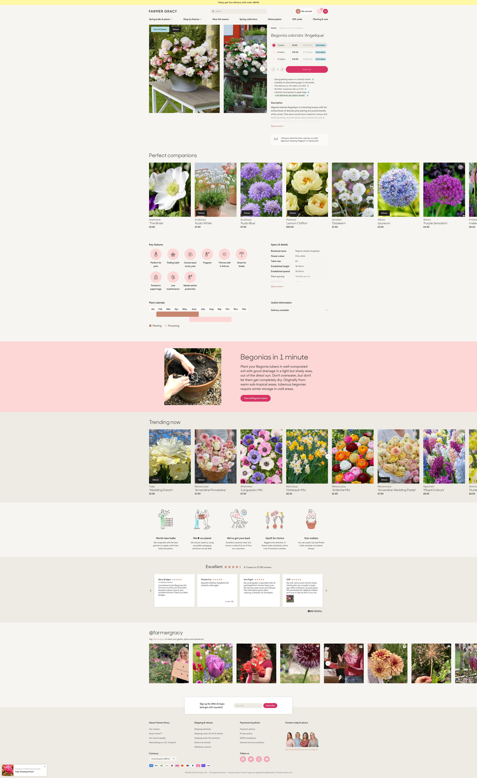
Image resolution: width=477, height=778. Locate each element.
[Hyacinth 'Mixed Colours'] (444, 456)
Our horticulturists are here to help (300, 749)
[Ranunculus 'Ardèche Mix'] (353, 456)
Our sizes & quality (157, 738)
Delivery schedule (280, 310)
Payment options (247, 729)
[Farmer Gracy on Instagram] (259, 759)
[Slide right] (262, 68)
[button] (151, 591)
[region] (238, 590)
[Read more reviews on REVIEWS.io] (315, 611)
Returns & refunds (202, 742)
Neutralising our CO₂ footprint (162, 742)
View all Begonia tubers (255, 398)
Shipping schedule (202, 729)
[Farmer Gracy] (163, 11)
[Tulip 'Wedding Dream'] (170, 456)
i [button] (305, 89)
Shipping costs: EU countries (207, 738)
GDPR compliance (248, 738)
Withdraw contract (202, 747)
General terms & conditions (252, 742)
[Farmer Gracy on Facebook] (243, 759)
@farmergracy (159, 639)
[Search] (213, 11)
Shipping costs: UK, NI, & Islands (208, 733)
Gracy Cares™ (155, 733)
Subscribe (270, 705)
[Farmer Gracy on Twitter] (251, 759)
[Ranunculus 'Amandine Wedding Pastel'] (398, 456)
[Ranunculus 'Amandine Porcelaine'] (216, 456)
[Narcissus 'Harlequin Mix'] (307, 456)
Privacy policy (246, 733)
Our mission (154, 729)
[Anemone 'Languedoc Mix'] (261, 456)
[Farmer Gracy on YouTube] (267, 759)
